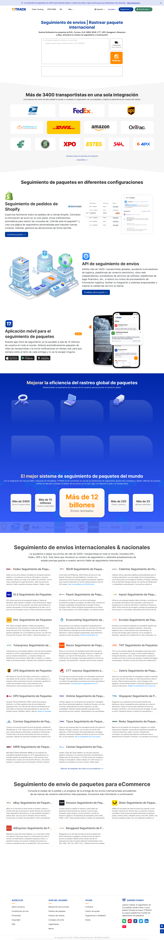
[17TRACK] (19, 9)
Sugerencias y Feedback (95, 915)
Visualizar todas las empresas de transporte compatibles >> (82, 158)
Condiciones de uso (20, 911)
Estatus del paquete (57, 911)
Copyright (16, 920)
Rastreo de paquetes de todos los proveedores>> (82, 768)
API (61, 9)
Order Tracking (38, 9)
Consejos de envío (56, 920)
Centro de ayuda (92, 911)
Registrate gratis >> (82, 876)
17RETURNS (51, 9)
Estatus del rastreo (56, 915)
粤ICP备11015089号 (102, 937)
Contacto (89, 907)
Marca (51, 928)
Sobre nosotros (18, 907)
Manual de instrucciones (59, 907)
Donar (87, 920)
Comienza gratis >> (16, 234)
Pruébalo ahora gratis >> (96, 292)
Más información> (133, 3)
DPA (13, 924)
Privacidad (16, 915)
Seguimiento (54, 924)
